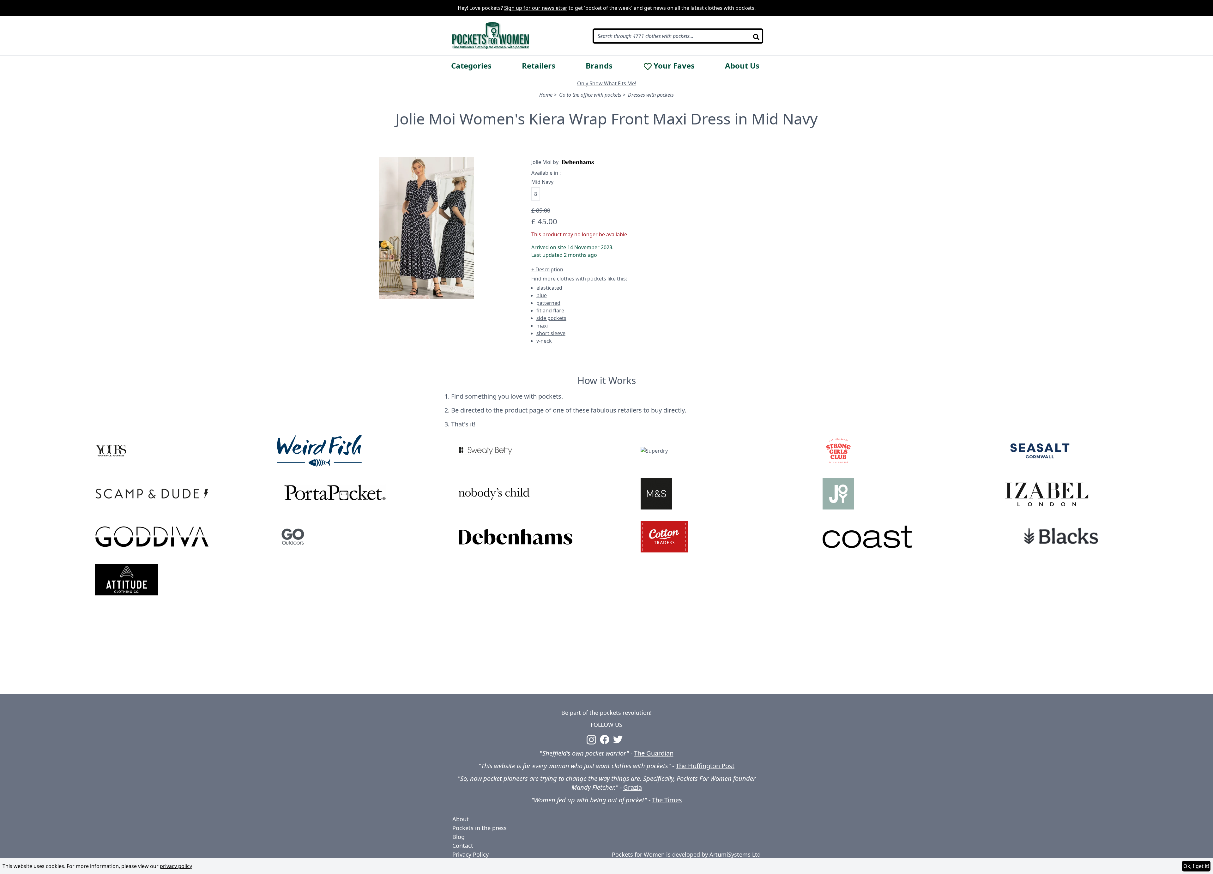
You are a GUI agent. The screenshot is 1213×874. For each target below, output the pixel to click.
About (460, 819)
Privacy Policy (470, 854)
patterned (548, 302)
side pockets (551, 318)
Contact (462, 845)
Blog (458, 837)
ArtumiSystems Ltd (735, 854)
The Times (667, 800)
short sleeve (550, 333)
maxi (542, 325)
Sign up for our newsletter (535, 7)
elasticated (549, 287)
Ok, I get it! (1196, 866)
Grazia (632, 787)
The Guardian (653, 753)
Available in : (546, 172)
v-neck (544, 340)
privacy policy (176, 866)
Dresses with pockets (651, 94)
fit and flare (550, 310)
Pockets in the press (479, 828)
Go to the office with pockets (590, 94)
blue (541, 295)
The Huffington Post (705, 766)
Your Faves (674, 66)
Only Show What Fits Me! (606, 83)
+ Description (547, 269)
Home (545, 94)
